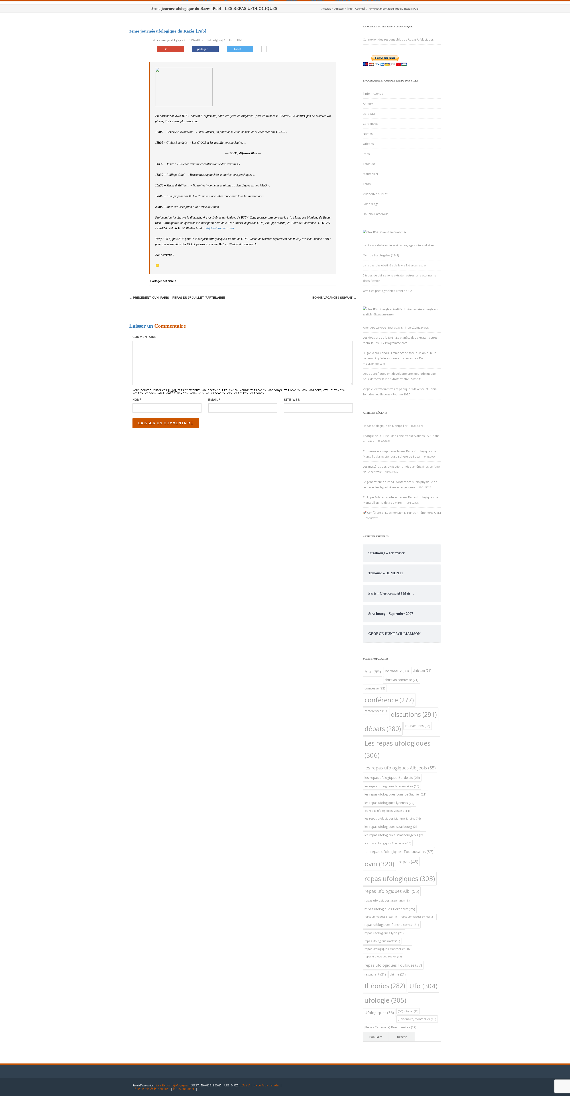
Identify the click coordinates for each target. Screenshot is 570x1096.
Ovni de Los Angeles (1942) (381, 255)
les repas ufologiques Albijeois (400, 768)
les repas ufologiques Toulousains (398, 851)
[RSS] (322, 281)
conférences (375, 711)
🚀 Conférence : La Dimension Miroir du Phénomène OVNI (402, 513)
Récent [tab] (402, 1037)
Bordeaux (369, 114)
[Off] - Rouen (408, 1011)
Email (213, 399)
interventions (417, 726)
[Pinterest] (296, 281)
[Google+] (305, 281)
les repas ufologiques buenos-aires (391, 786)
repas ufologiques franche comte (391, 924)
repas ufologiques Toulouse (393, 965)
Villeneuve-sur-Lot (375, 194)
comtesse (374, 688)
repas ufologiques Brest (380, 916)
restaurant (375, 974)
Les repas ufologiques (397, 749)
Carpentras (370, 124)
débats (382, 728)
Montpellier (370, 174)
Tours (367, 184)
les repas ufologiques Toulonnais (387, 843)
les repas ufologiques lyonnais (389, 803)
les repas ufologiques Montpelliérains (392, 818)
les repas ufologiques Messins (387, 811)
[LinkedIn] (313, 281)
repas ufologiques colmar (418, 916)
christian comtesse (401, 680)
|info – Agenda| (374, 94)
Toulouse (369, 164)
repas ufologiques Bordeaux (389, 909)
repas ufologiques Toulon (383, 956)
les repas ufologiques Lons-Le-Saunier (395, 794)
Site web (292, 399)
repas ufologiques (399, 878)
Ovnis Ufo (399, 232)
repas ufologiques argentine (387, 900)
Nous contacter (183, 1089)
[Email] (331, 281)
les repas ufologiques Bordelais (392, 777)
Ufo (423, 985)
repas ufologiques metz (382, 941)
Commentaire (144, 336)
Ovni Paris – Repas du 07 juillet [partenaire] (177, 297)
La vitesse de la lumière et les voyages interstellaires (398, 245)
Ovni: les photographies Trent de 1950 (388, 291)
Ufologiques (379, 1012)
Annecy (368, 104)
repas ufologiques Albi (391, 891)
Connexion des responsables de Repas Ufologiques (398, 39)
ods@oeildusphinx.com (219, 228)
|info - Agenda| (215, 40)
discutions (414, 714)
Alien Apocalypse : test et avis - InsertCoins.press (396, 327)
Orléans (368, 144)
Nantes (368, 134)
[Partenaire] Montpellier (417, 1019)
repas (408, 861)
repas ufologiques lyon (384, 933)
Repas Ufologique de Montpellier (385, 426)
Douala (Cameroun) (376, 214)
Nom (136, 399)
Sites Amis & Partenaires (151, 1089)
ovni (379, 863)
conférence (389, 700)
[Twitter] (287, 281)
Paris (366, 154)
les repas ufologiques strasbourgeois (394, 835)
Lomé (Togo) (371, 204)
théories (384, 985)
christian (422, 670)
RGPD (245, 1085)
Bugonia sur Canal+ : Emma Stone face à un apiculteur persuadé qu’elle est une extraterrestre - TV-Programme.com (399, 358)
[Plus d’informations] (264, 49)
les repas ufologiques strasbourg (391, 826)
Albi (372, 672)
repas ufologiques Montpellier (387, 949)
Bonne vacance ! (334, 297)
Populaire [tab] (376, 1037)
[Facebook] (278, 281)
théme (398, 974)
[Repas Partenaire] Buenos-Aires (390, 1027)
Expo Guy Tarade (266, 1085)
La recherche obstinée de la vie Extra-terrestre (394, 265)
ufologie (385, 1000)
